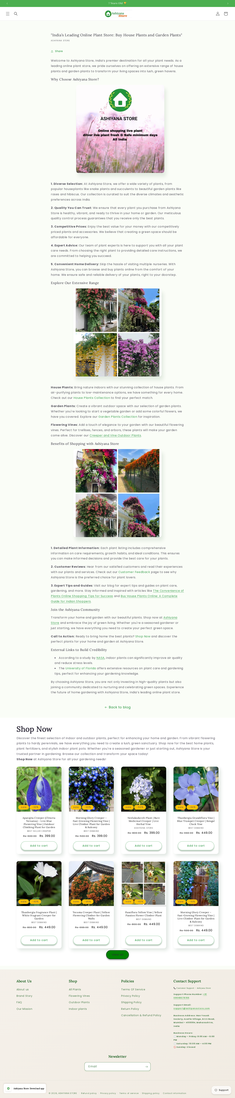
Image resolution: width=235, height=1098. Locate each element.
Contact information (174, 1093)
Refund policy (89, 1093)
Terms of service (128, 1093)
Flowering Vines (79, 996)
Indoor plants (78, 1009)
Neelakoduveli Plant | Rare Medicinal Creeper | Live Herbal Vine (144, 821)
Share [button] (59, 51)
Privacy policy (108, 1093)
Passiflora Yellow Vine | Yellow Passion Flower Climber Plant (143, 914)
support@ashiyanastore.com (191, 1008)
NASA (100, 658)
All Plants (75, 989)
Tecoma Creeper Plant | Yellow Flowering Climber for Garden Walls (91, 915)
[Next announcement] (228, 3)
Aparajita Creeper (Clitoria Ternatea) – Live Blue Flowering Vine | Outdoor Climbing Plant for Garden (39, 823)
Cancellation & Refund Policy (141, 1015)
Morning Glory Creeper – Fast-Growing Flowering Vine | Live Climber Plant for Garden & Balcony (91, 823)
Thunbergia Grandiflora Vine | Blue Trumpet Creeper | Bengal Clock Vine (196, 821)
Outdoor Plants (79, 1002)
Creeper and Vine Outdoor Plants (115, 435)
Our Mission (24, 1009)
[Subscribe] (146, 1066)
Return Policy (130, 1009)
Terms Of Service (133, 989)
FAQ (19, 1002)
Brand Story (24, 996)
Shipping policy (151, 1093)
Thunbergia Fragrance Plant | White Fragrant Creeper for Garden (39, 915)
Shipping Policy (131, 1002)
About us (23, 989)
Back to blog (120, 707)
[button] (8, 14)
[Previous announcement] (7, 3)
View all (117, 954)
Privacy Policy (130, 996)
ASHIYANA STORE (67, 1093)
